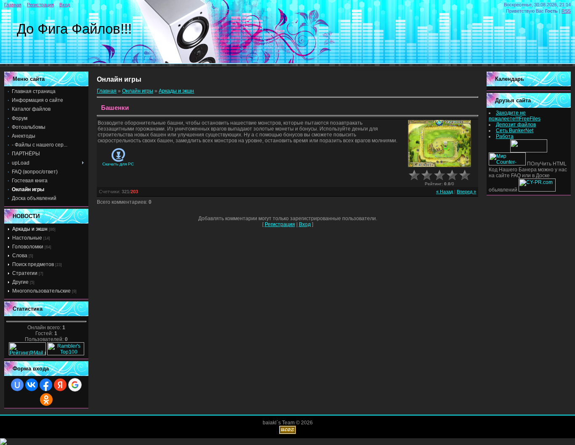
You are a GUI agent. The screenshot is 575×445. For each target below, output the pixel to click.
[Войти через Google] (75, 385)
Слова (19, 255)
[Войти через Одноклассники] (46, 399)
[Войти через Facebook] (46, 384)
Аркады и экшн (30, 229)
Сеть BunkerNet (514, 130)
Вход (64, 4)
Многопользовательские (41, 291)
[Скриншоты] (439, 144)
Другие (20, 282)
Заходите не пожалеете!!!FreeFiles (514, 116)
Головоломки (27, 247)
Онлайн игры (137, 91)
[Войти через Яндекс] (60, 384)
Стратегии (24, 273)
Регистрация (40, 4)
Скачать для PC (118, 164)
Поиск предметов (33, 264)
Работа (505, 136)
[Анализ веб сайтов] (537, 190)
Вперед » (466, 191)
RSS (566, 10)
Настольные (27, 238)
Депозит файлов (516, 125)
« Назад (444, 191)
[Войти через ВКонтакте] (31, 384)
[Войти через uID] (17, 384)
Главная (12, 4)
